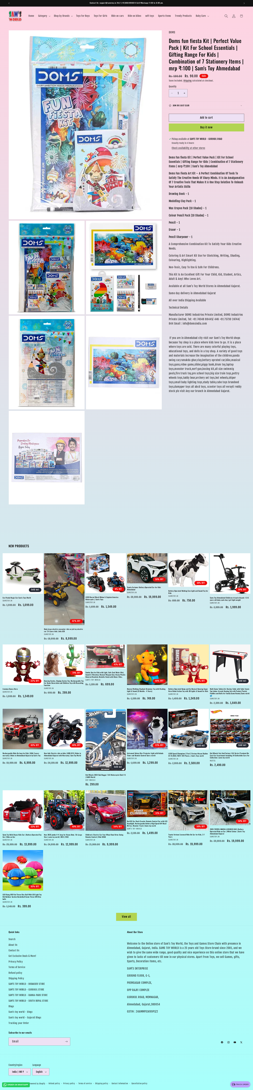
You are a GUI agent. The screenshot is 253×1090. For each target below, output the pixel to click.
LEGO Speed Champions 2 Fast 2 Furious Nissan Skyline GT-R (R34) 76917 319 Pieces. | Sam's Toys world (188, 754)
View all (126, 916)
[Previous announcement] (9, 3)
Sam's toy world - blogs (21, 1011)
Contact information (120, 1083)
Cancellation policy (139, 1083)
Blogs (11, 1006)
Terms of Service (17, 967)
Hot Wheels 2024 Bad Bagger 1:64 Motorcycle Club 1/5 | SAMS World (106, 776)
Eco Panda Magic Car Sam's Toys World (17, 597)
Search (12, 939)
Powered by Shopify (37, 1083)
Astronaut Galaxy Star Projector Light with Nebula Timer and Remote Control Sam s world (145, 754)
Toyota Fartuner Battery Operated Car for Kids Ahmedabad (144, 588)
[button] (44, 16)
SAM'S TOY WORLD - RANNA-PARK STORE (28, 995)
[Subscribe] (66, 1042)
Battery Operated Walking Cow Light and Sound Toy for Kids (188, 592)
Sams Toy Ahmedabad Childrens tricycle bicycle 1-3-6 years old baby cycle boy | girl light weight (229, 598)
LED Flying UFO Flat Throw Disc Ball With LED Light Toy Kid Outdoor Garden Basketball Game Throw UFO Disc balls (22, 896)
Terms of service (85, 1083)
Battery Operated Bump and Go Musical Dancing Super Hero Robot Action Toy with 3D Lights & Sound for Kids (188, 690)
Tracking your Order (19, 1023)
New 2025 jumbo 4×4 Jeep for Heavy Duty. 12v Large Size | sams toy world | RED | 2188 (63, 836)
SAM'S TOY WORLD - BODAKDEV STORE (27, 983)
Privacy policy (69, 1083)
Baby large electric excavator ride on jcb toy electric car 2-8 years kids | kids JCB (63, 630)
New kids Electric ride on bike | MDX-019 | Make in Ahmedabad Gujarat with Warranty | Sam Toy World (62, 754)
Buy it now (206, 127)
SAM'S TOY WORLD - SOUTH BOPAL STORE (28, 1000)
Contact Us (14, 950)
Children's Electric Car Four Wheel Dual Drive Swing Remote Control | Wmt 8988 (104, 836)
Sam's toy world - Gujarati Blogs (25, 1017)
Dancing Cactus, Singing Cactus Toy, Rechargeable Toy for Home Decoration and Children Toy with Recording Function (64, 683)
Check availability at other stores (188, 148)
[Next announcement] (244, 3)
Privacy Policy (16, 961)
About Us (13, 944)
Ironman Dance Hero (10, 689)
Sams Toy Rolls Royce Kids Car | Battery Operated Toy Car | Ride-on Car (22, 836)
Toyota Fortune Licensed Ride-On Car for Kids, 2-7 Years (186, 835)
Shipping (187, 80)
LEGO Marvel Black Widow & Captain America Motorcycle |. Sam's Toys (102, 598)
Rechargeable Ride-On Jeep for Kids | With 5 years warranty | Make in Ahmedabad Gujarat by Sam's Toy (21, 754)
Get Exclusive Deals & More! (22, 956)
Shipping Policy (16, 978)
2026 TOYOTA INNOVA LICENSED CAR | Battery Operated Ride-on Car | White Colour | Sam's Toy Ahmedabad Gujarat (227, 831)
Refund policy (15, 972)
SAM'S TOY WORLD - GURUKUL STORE (26, 989)
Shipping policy (101, 1083)
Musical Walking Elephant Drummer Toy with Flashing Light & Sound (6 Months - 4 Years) (146, 690)
